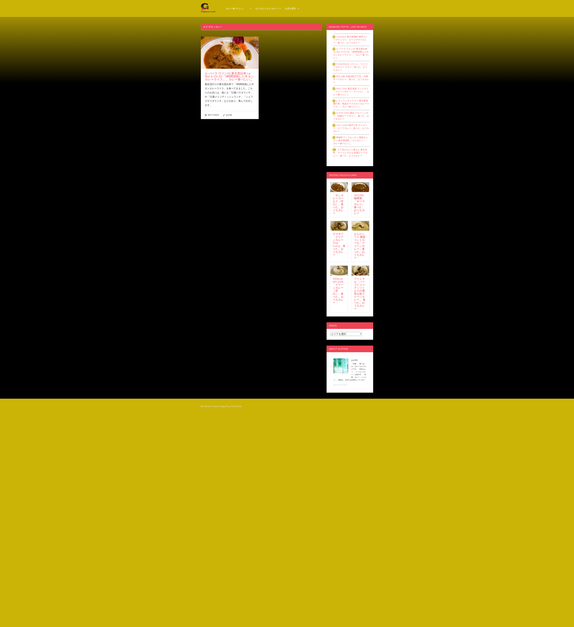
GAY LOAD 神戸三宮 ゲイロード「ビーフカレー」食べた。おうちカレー (351, 128)
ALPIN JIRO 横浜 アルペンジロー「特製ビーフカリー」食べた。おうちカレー (351, 115)
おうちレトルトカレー (266, 8)
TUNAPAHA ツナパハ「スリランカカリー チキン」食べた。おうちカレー (350, 67)
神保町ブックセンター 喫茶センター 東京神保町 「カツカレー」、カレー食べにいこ (350, 140)
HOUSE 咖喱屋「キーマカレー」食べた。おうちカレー (359, 204)
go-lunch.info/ (340, 384)
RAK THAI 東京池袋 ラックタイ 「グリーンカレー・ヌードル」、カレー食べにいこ (351, 91)
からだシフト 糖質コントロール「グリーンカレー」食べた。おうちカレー (359, 246)
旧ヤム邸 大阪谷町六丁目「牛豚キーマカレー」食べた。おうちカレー (351, 79)
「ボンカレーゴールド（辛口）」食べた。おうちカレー (338, 204)
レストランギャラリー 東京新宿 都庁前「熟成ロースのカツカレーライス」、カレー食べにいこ (351, 103)
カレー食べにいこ (237, 8)
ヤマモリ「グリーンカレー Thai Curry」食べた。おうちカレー (339, 244)
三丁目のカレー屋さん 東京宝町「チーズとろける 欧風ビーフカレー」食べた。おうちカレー (350, 152)
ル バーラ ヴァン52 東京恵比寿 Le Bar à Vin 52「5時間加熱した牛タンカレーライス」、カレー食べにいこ (229, 76)
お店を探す (290, 8)
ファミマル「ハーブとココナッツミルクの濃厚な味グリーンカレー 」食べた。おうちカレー (359, 293)
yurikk (229, 114)
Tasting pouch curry (343, 175)
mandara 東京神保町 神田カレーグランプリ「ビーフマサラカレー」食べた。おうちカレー (350, 39)
